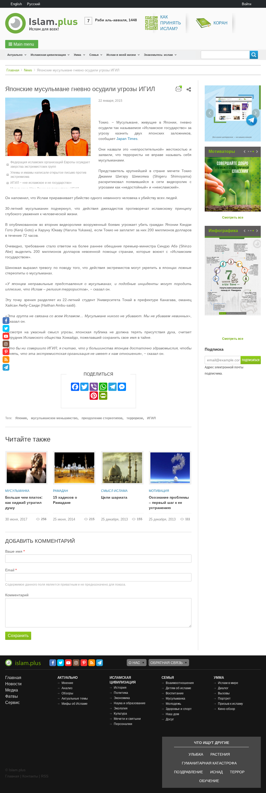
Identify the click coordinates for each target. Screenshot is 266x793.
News (28, 70)
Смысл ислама (114, 491)
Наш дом (172, 714)
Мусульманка (17, 491)
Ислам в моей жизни (121, 55)
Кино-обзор (226, 709)
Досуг (170, 719)
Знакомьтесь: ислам (158, 55)
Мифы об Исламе (75, 704)
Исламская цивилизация (48, 55)
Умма (77, 55)
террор (237, 772)
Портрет (224, 698)
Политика (121, 693)
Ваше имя (13, 551)
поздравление (188, 772)
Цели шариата (114, 497)
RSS (44, 776)
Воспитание (175, 693)
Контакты (30, 776)
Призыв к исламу (230, 704)
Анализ (67, 688)
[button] (21, 44)
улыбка (196, 754)
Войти (246, 4)
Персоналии (123, 724)
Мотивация (159, 491)
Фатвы (11, 696)
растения (220, 754)
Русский (33, 4)
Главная (12, 70)
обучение (209, 781)
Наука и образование (129, 703)
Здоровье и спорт (179, 709)
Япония (21, 418)
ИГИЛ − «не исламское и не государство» (41, 183)
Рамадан (60, 491)
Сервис (12, 702)
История (120, 687)
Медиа (11, 690)
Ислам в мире (228, 683)
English (16, 4)
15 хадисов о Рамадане (65, 500)
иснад (216, 772)
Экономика (122, 698)
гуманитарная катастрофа (209, 763)
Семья (93, 55)
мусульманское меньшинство (54, 418)
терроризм (135, 418)
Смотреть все (232, 217)
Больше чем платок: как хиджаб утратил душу (24, 502)
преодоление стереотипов (102, 418)
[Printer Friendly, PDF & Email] (178, 88)
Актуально (15, 55)
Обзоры (67, 693)
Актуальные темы (75, 698)
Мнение (67, 683)
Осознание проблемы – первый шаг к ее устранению (169, 502)
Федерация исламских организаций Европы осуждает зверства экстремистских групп (50, 164)
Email (9, 570)
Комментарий (17, 595)
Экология (121, 708)
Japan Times (126, 139)
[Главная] (43, 23)
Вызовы (224, 693)
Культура (120, 713)
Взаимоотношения (180, 683)
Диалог (223, 688)
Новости (13, 684)
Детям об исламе (178, 688)
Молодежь (173, 704)
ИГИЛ (151, 418)
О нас (134, 663)
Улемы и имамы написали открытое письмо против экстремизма (48, 175)
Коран (221, 23)
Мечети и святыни (127, 719)
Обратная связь (166, 663)
